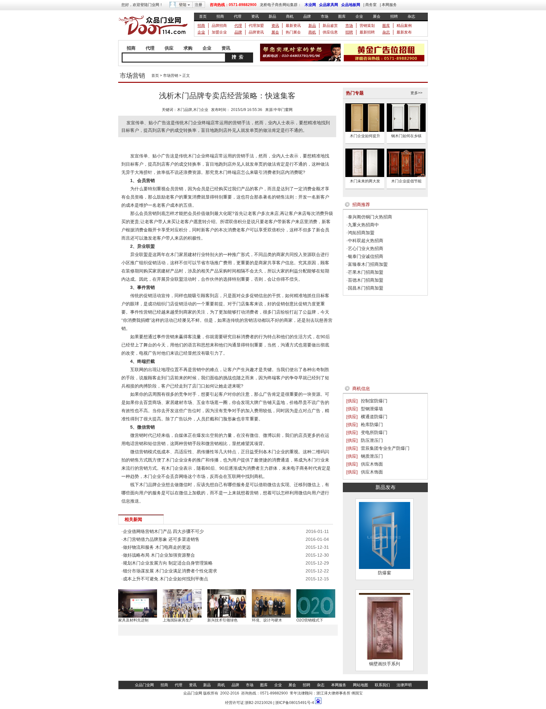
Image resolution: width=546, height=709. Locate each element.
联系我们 (382, 685)
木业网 (310, 5)
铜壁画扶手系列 (384, 663)
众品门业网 (144, 685)
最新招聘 (367, 32)
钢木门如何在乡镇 (406, 136)
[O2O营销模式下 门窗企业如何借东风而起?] (315, 616)
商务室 (371, 5)
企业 (359, 16)
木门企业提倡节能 (406, 181)
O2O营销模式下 (309, 620)
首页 (203, 16)
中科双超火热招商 (365, 240)
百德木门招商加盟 (365, 280)
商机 (290, 16)
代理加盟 (256, 25)
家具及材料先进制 (133, 620)
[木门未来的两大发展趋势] (364, 176)
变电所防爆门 (374, 432)
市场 (324, 16)
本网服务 (389, 5)
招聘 (394, 16)
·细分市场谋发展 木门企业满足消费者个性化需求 (169, 570)
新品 (272, 16)
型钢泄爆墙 (372, 408)
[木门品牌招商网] (153, 36)
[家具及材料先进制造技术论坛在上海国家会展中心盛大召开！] (137, 616)
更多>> (416, 93)
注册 (198, 5)
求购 (188, 48)
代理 (237, 16)
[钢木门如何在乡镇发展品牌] (406, 130)
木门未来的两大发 (365, 181)
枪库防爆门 (372, 424)
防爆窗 (384, 572)
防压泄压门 (372, 440)
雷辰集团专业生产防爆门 (385, 448)
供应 (169, 48)
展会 (376, 16)
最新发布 (404, 32)
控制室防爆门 (374, 400)
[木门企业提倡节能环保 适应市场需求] (406, 176)
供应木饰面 (372, 464)
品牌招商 (219, 25)
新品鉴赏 (330, 25)
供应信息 (330, 32)
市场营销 (170, 75)
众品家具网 (328, 5)
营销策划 (367, 25)
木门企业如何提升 (365, 136)
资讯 (255, 16)
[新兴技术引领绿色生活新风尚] (226, 616)
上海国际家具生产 (178, 620)
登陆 (182, 5)
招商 (220, 16)
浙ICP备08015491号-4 (294, 702)
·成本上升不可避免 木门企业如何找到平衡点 (164, 578)
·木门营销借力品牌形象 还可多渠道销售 (160, 539)
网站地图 (360, 685)
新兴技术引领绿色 (222, 620)
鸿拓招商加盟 (361, 232)
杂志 (411, 16)
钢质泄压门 (372, 456)
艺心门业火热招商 (365, 248)
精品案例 (404, 25)
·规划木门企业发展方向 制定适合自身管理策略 (167, 562)
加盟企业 (219, 32)
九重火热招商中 (363, 224)
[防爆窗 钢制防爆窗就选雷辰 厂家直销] (384, 567)
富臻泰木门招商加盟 (368, 264)
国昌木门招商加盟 (365, 287)
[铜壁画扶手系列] (384, 658)
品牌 (307, 16)
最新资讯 (293, 25)
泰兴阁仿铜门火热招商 (370, 216)
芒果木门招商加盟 (365, 272)
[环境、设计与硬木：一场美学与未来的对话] (271, 616)
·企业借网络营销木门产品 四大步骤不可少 (162, 531)
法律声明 (404, 685)
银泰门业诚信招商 (365, 256)
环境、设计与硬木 (267, 620)
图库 (342, 16)
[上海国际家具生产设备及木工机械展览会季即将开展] (182, 616)
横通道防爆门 (374, 416)
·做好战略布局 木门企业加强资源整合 (158, 555)
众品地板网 (350, 5)
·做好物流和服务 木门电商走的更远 (156, 547)
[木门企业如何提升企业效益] (364, 130)
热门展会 (293, 32)
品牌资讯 (256, 32)
